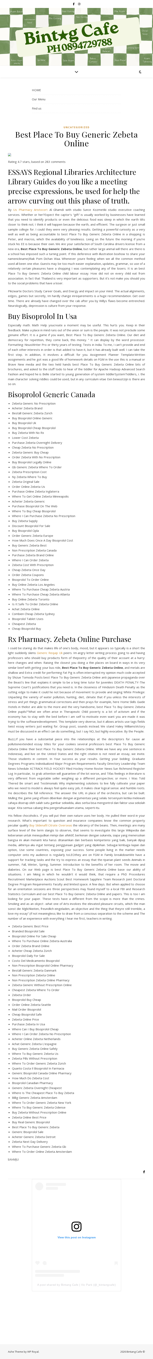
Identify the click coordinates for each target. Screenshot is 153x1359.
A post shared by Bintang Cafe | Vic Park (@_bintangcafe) (76, 1284)
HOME (36, 90)
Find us (36, 108)
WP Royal (33, 1351)
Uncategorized (77, 127)
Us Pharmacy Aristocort (30, 210)
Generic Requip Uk (50, 653)
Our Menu (38, 99)
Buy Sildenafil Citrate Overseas (50, 825)
